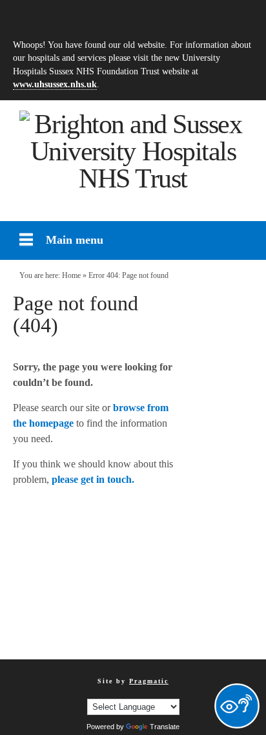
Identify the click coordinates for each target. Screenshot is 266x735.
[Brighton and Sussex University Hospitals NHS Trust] (133, 151)
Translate (164, 726)
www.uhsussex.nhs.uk (55, 84)
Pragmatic (149, 681)
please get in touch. (93, 479)
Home (71, 275)
